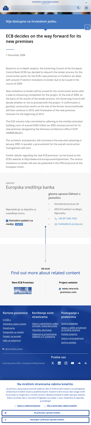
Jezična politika (68, 343)
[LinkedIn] (59, 363)
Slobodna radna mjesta (14, 324)
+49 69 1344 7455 (67, 219)
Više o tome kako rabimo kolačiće (62, 406)
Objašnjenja (9, 328)
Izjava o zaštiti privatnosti (28, 406)
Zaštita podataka (69, 324)
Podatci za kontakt (12, 337)
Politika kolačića (69, 334)
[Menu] (86, 7)
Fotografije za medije (13, 332)
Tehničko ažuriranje (42, 330)
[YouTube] (72, 363)
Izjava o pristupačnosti (72, 339)
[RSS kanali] (86, 363)
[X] (52, 363)
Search (78, 8)
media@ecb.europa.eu (70, 224)
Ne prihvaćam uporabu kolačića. (47, 413)
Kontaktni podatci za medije (19, 223)
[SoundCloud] (79, 363)
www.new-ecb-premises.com (69, 291)
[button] (86, 2)
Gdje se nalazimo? (12, 341)
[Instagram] (66, 363)
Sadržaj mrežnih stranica (14, 349)
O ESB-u (7, 320)
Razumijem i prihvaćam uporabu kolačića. (47, 420)
